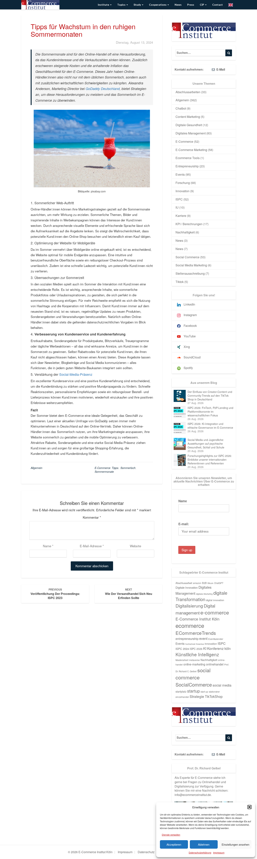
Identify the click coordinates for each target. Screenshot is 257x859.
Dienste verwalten (171, 834)
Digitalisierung (189, 605)
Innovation (182, 191)
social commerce (193, 673)
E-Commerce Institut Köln (197, 619)
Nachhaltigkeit (185, 232)
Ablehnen (203, 844)
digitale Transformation (201, 596)
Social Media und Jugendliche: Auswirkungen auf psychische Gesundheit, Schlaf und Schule (206, 443)
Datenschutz (146, 852)
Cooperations (158, 4)
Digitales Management (191, 133)
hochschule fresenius (194, 644)
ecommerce (190, 625)
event (203, 638)
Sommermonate (104, 471)
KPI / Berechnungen (189, 224)
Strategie (197, 696)
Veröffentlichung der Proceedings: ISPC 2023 (55, 594)
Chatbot (181, 108)
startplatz (181, 691)
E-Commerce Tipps (106, 468)
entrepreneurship (187, 638)
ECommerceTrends (196, 633)
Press (190, 4)
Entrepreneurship (187, 166)
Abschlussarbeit (184, 583)
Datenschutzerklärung (200, 852)
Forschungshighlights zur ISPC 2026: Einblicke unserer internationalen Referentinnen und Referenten (210, 459)
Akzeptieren (174, 844)
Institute (104, 4)
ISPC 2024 (182, 649)
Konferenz (215, 648)
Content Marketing (188, 116)
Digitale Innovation (187, 587)
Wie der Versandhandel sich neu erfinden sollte (128, 594)
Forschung (183, 183)
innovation (211, 644)
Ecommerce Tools (188, 158)
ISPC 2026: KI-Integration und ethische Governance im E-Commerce (210, 425)
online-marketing (194, 664)
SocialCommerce (194, 684)
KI (204, 648)
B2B (204, 583)
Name (48, 545)
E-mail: (183, 524)
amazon (197, 583)
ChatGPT (218, 583)
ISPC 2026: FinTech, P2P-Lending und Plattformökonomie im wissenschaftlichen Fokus (210, 411)
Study (137, 4)
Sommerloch (127, 468)
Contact (217, 4)
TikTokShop (214, 696)
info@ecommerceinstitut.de (193, 795)
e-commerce (214, 612)
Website (135, 545)
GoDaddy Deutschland (103, 88)
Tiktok (180, 282)
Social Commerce (187, 257)
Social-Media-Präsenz (75, 374)
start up (204, 691)
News (178, 4)
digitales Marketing (204, 593)
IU (177, 207)
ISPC (179, 199)
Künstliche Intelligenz (197, 654)
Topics (121, 4)
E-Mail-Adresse (92, 545)
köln (227, 648)
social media (222, 685)
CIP (202, 4)
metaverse (194, 660)
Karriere (181, 215)
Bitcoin (210, 583)
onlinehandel (215, 664)
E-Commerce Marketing (191, 150)
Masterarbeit (182, 660)
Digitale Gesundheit (189, 125)
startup (193, 691)
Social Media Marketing (191, 265)
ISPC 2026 (196, 649)
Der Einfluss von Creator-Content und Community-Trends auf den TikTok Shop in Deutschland (210, 395)
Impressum (218, 852)
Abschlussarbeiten (188, 92)
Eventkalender (215, 638)
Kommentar (92, 517)
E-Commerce (184, 141)
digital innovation (215, 600)
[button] (249, 807)
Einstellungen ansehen (235, 844)
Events (180, 174)
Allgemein (36, 468)
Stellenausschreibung (190, 273)
